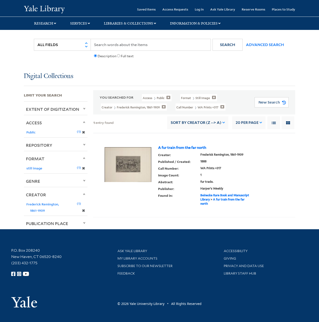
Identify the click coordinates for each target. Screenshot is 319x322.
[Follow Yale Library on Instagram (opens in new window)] (19, 274)
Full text (127, 56)
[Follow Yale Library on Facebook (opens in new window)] (13, 274)
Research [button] (43, 23)
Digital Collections (48, 76)
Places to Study (283, 9)
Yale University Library (44, 9)
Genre (33, 181)
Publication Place (47, 223)
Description (107, 56)
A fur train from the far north (182, 148)
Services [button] (78, 23)
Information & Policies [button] (194, 23)
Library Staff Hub (240, 273)
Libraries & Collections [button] (128, 23)
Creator (36, 194)
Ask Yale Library (222, 9)
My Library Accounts (137, 258)
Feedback (126, 273)
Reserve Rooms (253, 9)
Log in (199, 9)
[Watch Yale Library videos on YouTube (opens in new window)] (26, 274)
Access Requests (175, 9)
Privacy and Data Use (244, 266)
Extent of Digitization (52, 109)
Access (34, 122)
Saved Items (146, 9)
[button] (228, 45)
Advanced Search (265, 45)
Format (35, 158)
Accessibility (236, 251)
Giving (230, 258)
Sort (196, 122)
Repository (39, 145)
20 (247, 122)
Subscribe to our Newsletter (145, 266)
